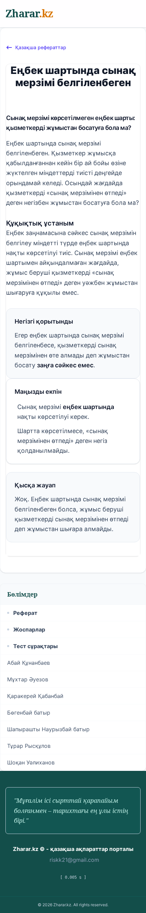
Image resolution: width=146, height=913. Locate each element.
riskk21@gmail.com (74, 859)
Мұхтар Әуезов (27, 679)
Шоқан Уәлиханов (31, 762)
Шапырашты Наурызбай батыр (48, 729)
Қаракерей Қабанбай (35, 696)
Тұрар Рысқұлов (29, 745)
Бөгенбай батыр (28, 712)
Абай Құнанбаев (28, 662)
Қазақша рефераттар (40, 47)
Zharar (29, 13)
